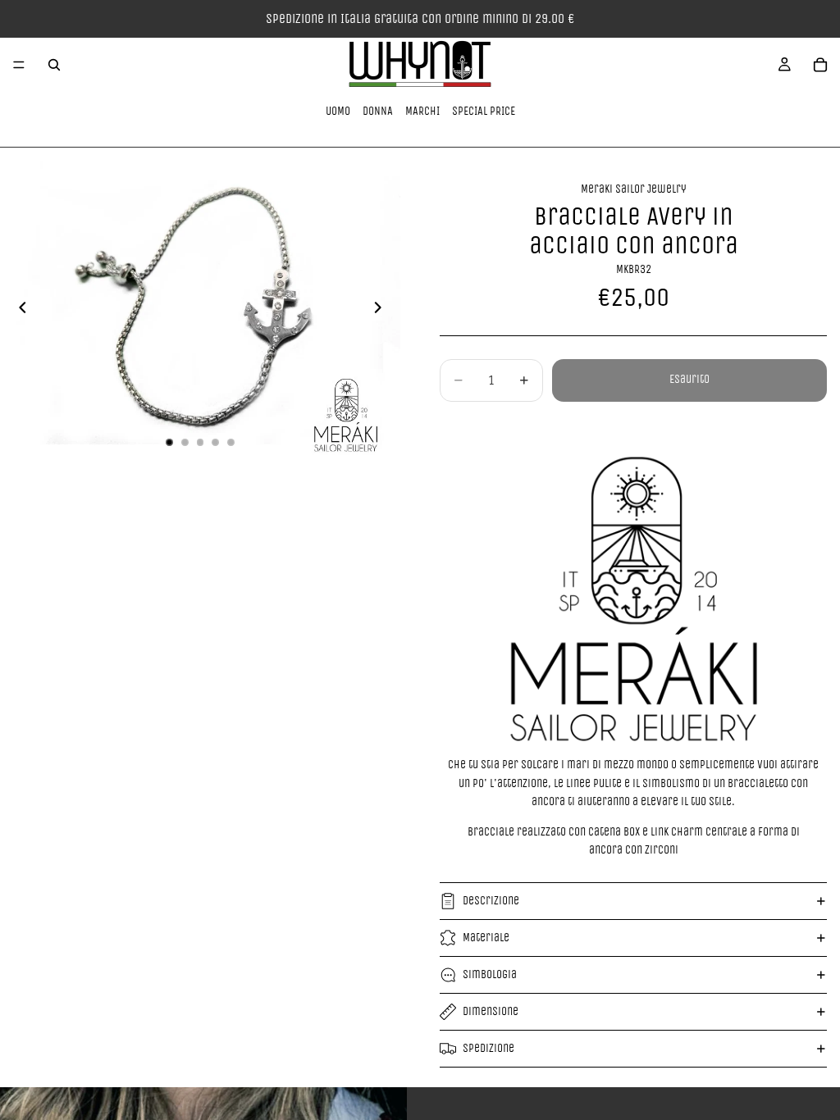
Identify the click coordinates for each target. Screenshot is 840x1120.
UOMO (338, 111)
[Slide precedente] (18, 311)
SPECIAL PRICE (483, 111)
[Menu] (19, 65)
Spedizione (488, 1048)
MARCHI (422, 111)
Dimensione (490, 1011)
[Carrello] (820, 65)
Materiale (486, 938)
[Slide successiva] (382, 311)
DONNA (378, 111)
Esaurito (689, 379)
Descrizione (491, 901)
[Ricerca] (54, 65)
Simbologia (490, 974)
